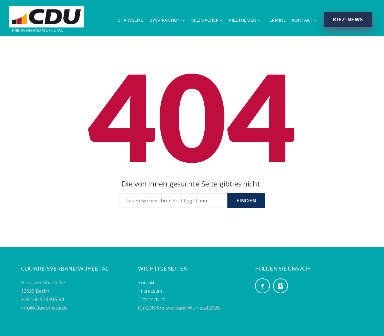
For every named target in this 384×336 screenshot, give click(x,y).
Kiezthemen (242, 20)
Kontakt (302, 20)
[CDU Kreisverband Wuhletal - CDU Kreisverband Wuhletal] (46, 18)
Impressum (150, 291)
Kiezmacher (204, 20)
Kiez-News (348, 19)
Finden (246, 200)
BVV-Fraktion (165, 20)
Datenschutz (151, 299)
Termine (276, 20)
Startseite (130, 20)
